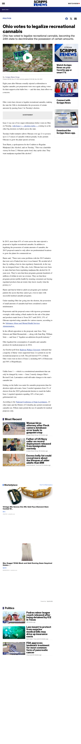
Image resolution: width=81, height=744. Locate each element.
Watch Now (73, 3)
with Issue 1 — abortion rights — (25, 126)
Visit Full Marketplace (46, 485)
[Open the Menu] (3, 3)
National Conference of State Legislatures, (32, 402)
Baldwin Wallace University (30, 349)
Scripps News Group (12, 77)
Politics (7, 18)
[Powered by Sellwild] (50, 601)
